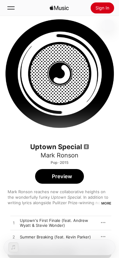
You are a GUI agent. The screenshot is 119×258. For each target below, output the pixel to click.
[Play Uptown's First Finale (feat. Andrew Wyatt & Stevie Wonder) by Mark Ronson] (14, 223)
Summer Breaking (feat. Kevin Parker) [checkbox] (55, 236)
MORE (106, 203)
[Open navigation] (11, 8)
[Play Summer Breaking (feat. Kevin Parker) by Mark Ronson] (14, 237)
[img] (59, 8)
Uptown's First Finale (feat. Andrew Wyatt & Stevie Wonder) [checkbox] (54, 223)
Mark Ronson (59, 155)
